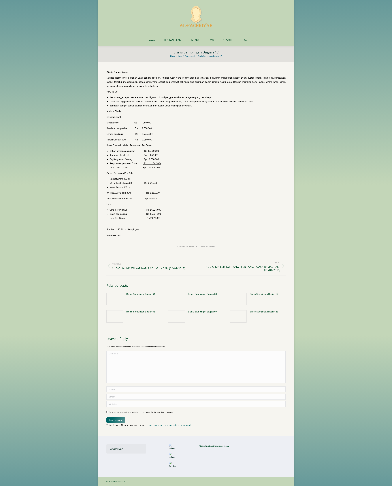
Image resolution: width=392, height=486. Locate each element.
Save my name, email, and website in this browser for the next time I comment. (141, 412)
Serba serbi (190, 246)
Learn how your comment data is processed (168, 425)
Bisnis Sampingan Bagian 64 (140, 294)
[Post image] (114, 299)
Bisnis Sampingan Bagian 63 (202, 294)
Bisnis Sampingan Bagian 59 (264, 311)
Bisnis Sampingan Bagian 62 (264, 294)
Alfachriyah (116, 448)
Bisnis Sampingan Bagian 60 (202, 311)
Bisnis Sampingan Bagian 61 (140, 311)
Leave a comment (207, 246)
